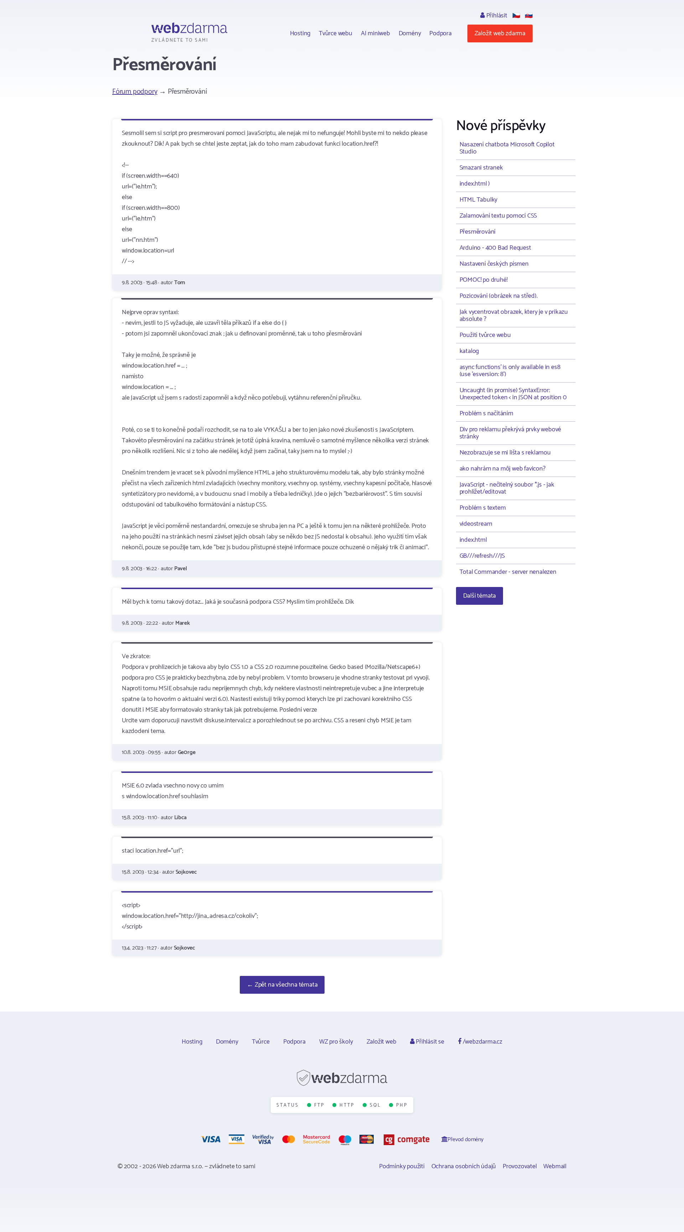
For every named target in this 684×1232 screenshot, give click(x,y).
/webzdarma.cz (481, 1041)
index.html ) (475, 183)
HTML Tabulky (479, 199)
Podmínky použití (402, 1166)
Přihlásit (496, 15)
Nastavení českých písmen (494, 264)
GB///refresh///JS (482, 556)
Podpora (440, 33)
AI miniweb (375, 33)
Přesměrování (478, 232)
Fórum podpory (134, 92)
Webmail (554, 1166)
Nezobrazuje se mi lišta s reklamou (505, 452)
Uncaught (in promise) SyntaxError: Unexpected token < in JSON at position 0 (513, 394)
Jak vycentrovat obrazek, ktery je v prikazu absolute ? (514, 315)
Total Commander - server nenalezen (508, 572)
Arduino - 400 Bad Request (495, 248)
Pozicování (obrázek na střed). (499, 296)
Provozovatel (520, 1166)
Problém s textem (483, 508)
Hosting (300, 33)
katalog (469, 351)
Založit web (382, 1041)
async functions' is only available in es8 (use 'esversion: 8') (510, 371)
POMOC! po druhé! (484, 280)
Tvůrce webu (335, 33)
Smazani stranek (481, 167)
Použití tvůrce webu (485, 335)
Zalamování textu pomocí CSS (498, 215)
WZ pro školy (336, 1041)
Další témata (479, 596)
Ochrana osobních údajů (463, 1166)
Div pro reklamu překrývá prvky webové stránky (510, 433)
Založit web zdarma (500, 33)
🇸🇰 (529, 15)
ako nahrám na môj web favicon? (502, 468)
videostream (476, 524)
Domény (410, 33)
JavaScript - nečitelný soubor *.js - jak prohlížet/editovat (507, 488)
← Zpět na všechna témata (282, 984)
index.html (473, 540)
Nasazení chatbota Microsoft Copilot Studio (507, 148)
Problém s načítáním (486, 413)
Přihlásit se (429, 1041)
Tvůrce (261, 1041)
